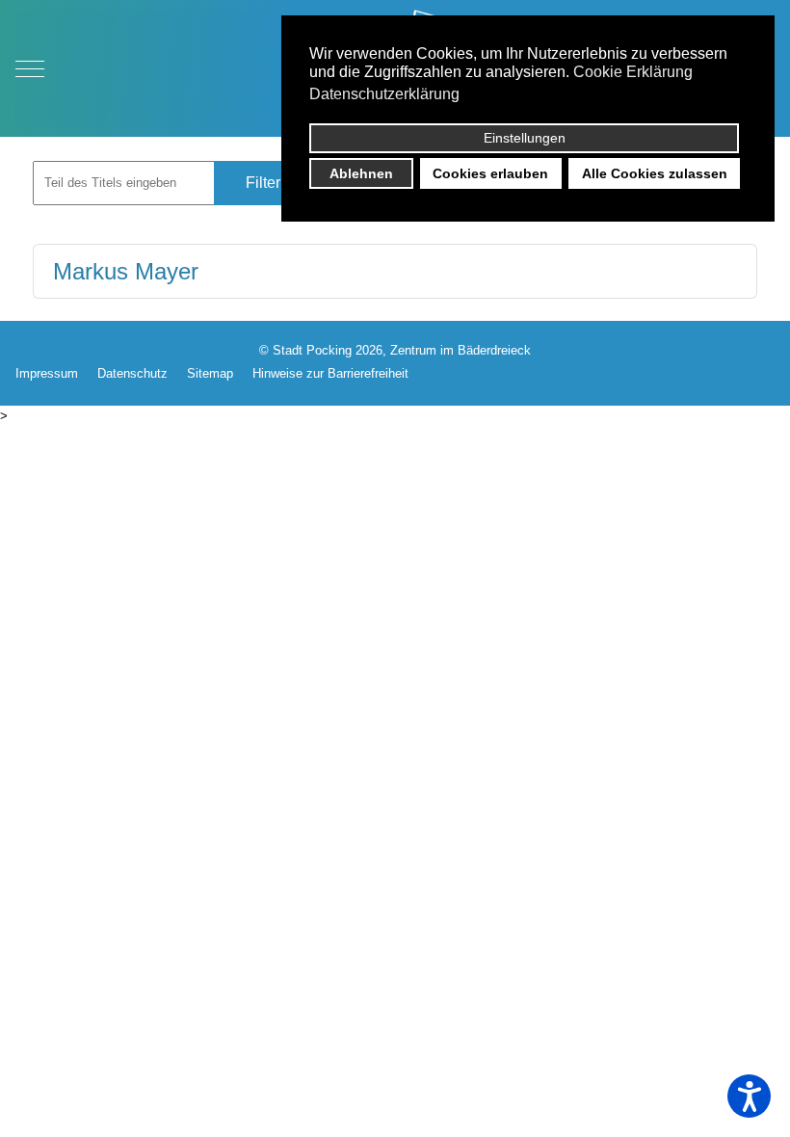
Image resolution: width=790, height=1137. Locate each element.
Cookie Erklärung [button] (633, 72)
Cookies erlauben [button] (490, 173)
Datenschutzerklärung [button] (384, 94)
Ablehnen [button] (361, 173)
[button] (749, 1096)
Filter (263, 182)
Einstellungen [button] (525, 137)
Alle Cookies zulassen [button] (654, 173)
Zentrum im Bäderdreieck (460, 350)
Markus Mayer (125, 271)
